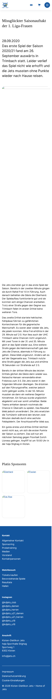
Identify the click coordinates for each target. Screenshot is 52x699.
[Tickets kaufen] (31, 5)
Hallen (5, 586)
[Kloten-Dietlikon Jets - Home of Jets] (5, 5)
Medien (6, 551)
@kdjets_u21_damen (13, 613)
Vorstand (7, 555)
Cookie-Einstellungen (13, 680)
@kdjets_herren (10, 609)
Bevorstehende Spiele (13, 578)
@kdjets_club (9, 602)
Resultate (7, 582)
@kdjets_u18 (8, 620)
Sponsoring (8, 544)
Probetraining (9, 548)
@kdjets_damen (10, 606)
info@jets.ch (8, 656)
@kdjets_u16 (8, 624)
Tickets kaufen (10, 575)
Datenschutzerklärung (14, 676)
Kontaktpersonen (11, 558)
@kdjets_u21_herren (12, 617)
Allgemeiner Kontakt (13, 540)
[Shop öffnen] (39, 5)
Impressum (8, 671)
